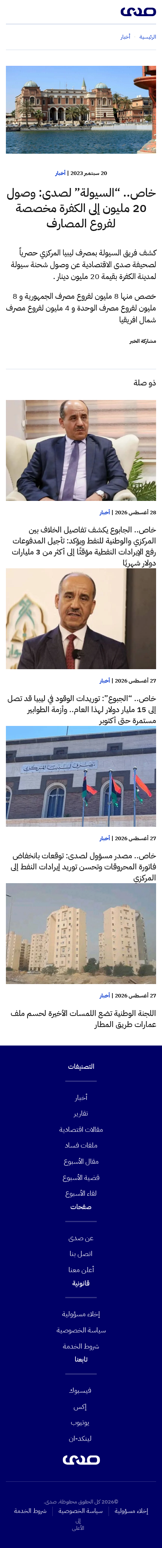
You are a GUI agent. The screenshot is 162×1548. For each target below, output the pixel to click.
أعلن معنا (81, 1269)
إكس (80, 1406)
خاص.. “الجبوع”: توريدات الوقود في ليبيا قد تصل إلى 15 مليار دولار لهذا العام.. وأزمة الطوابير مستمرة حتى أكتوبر (81, 709)
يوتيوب (80, 1422)
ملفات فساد (81, 1145)
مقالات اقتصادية (81, 1129)
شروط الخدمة (81, 1346)
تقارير (81, 1113)
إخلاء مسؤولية (81, 1313)
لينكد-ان (80, 1438)
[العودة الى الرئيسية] (138, 12)
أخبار (60, 173)
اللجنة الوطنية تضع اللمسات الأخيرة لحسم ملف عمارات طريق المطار (83, 1018)
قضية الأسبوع (81, 1177)
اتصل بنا (81, 1253)
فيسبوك (80, 1390)
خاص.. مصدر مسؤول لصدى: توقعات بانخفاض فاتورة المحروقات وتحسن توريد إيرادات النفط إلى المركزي (83, 867)
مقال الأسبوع (81, 1161)
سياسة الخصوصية (81, 1330)
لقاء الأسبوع (81, 1193)
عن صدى (81, 1237)
